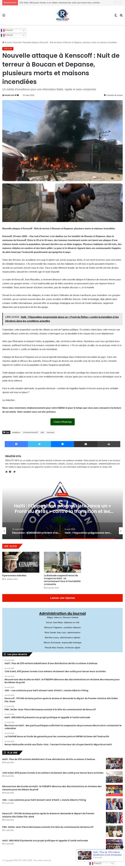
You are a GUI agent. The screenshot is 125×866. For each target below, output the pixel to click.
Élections (62, 494)
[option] (62, 508)
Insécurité (17, 42)
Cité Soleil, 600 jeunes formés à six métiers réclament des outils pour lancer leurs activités (53, 772)
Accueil (7, 42)
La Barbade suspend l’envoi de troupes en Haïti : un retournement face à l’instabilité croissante (62, 580)
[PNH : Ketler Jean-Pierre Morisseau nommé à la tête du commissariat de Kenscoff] (114, 831)
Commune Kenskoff (30, 432)
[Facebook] (11, 472)
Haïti (42, 432)
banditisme (16, 432)
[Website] (7, 472)
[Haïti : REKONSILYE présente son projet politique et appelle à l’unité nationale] (114, 844)
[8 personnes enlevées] (20, 562)
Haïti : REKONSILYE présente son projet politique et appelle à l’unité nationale (45, 840)
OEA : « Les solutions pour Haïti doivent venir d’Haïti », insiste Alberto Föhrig (44, 799)
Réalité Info (9, 95)
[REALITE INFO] (62, 15)
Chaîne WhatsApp (63, 422)
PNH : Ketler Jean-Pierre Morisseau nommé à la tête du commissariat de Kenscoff (47, 827)
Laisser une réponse (62, 598)
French (9, 30)
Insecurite (50, 432)
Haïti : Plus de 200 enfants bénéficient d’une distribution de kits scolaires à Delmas (48, 759)
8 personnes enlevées (14, 575)
